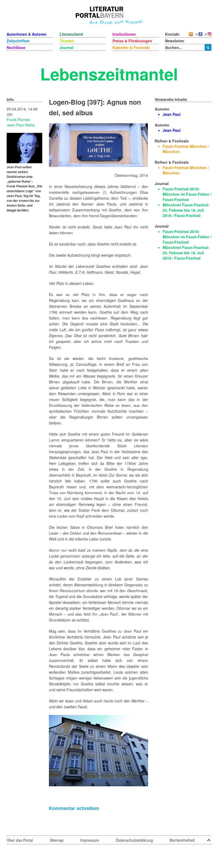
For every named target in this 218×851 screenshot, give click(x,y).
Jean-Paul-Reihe (21, 125)
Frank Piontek (18, 119)
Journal (66, 47)
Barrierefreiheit (182, 840)
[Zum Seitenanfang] (208, 838)
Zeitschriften (18, 40)
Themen (67, 40)
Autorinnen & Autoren (27, 34)
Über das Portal (20, 840)
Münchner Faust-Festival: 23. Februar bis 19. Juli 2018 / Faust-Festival (186, 210)
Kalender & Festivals (131, 47)
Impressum (89, 840)
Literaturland (71, 34)
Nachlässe (16, 47)
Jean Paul (172, 114)
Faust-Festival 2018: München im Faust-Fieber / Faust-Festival (187, 194)
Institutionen (124, 34)
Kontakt (172, 34)
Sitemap (57, 840)
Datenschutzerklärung (134, 840)
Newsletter (174, 40)
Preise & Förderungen (132, 40)
